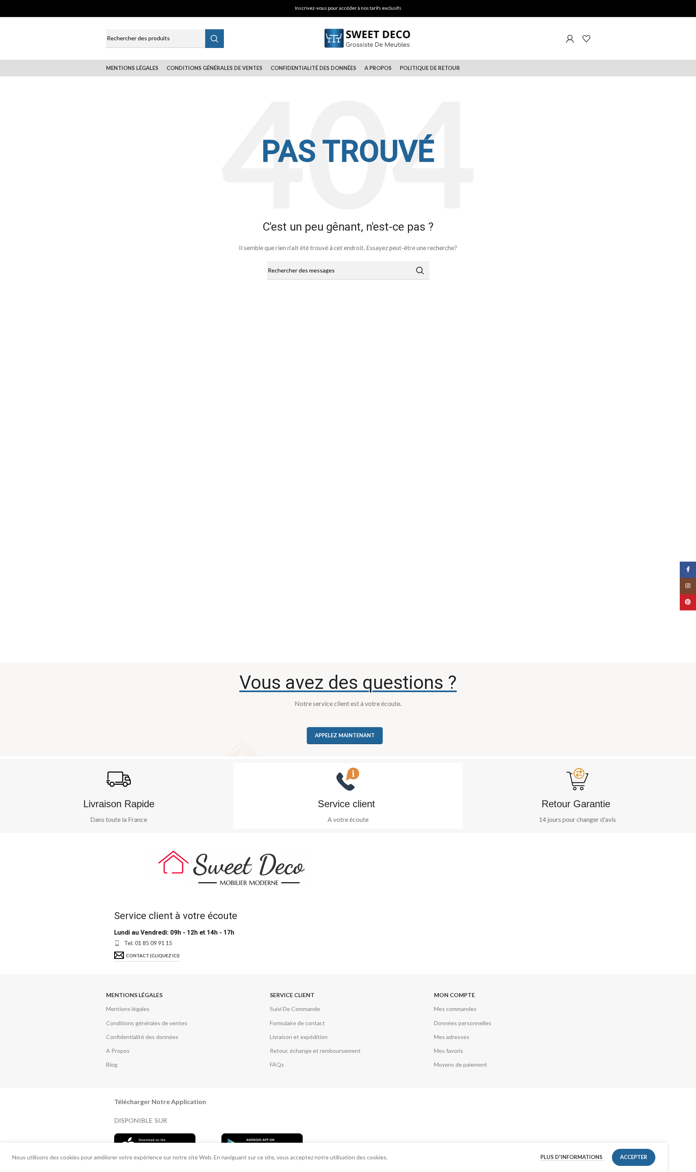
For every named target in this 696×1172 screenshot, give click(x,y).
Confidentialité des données (142, 1036)
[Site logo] (367, 37)
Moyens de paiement (460, 1064)
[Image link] (229, 866)
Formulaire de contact (297, 1023)
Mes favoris (448, 1050)
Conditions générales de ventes (146, 1023)
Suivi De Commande (295, 1008)
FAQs (277, 1064)
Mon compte (454, 994)
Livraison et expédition (298, 1036)
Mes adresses (451, 1036)
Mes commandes (455, 1008)
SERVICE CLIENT (292, 994)
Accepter (633, 1157)
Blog (111, 1064)
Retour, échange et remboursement (315, 1050)
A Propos (118, 1050)
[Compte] (570, 38)
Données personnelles (462, 1023)
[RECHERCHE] (214, 38)
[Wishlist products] (586, 38)
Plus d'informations (572, 1157)
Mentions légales (134, 994)
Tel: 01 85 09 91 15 (148, 942)
